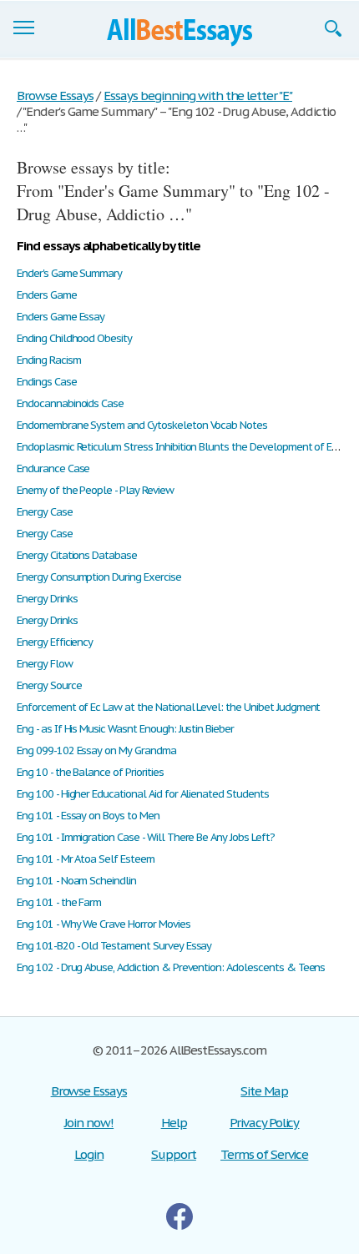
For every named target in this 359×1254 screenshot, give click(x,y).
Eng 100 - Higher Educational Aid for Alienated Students (143, 794)
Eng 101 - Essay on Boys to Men (88, 815)
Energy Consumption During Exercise (99, 577)
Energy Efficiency (55, 642)
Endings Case (47, 382)
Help (174, 1123)
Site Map (264, 1091)
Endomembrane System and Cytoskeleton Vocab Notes (142, 425)
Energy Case (45, 512)
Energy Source (49, 685)
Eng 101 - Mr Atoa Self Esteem (85, 859)
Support (173, 1154)
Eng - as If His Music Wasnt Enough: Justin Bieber (125, 729)
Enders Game (47, 295)
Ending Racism (48, 360)
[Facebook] (179, 1216)
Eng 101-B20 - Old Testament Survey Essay (114, 946)
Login (89, 1154)
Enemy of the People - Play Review (95, 490)
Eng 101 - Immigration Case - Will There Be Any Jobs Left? (146, 837)
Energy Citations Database (77, 555)
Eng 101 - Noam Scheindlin (76, 881)
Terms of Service (264, 1154)
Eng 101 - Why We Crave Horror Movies (103, 924)
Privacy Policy (264, 1123)
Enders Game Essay (60, 317)
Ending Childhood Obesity (74, 338)
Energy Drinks (47, 599)
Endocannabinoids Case (70, 403)
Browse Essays (89, 1091)
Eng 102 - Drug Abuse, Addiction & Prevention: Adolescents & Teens (171, 967)
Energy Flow (45, 664)
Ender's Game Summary (69, 273)
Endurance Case (53, 468)
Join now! (89, 1123)
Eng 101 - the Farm (59, 902)
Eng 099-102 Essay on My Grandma (96, 750)
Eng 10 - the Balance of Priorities (90, 772)
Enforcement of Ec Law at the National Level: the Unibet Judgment (168, 707)
